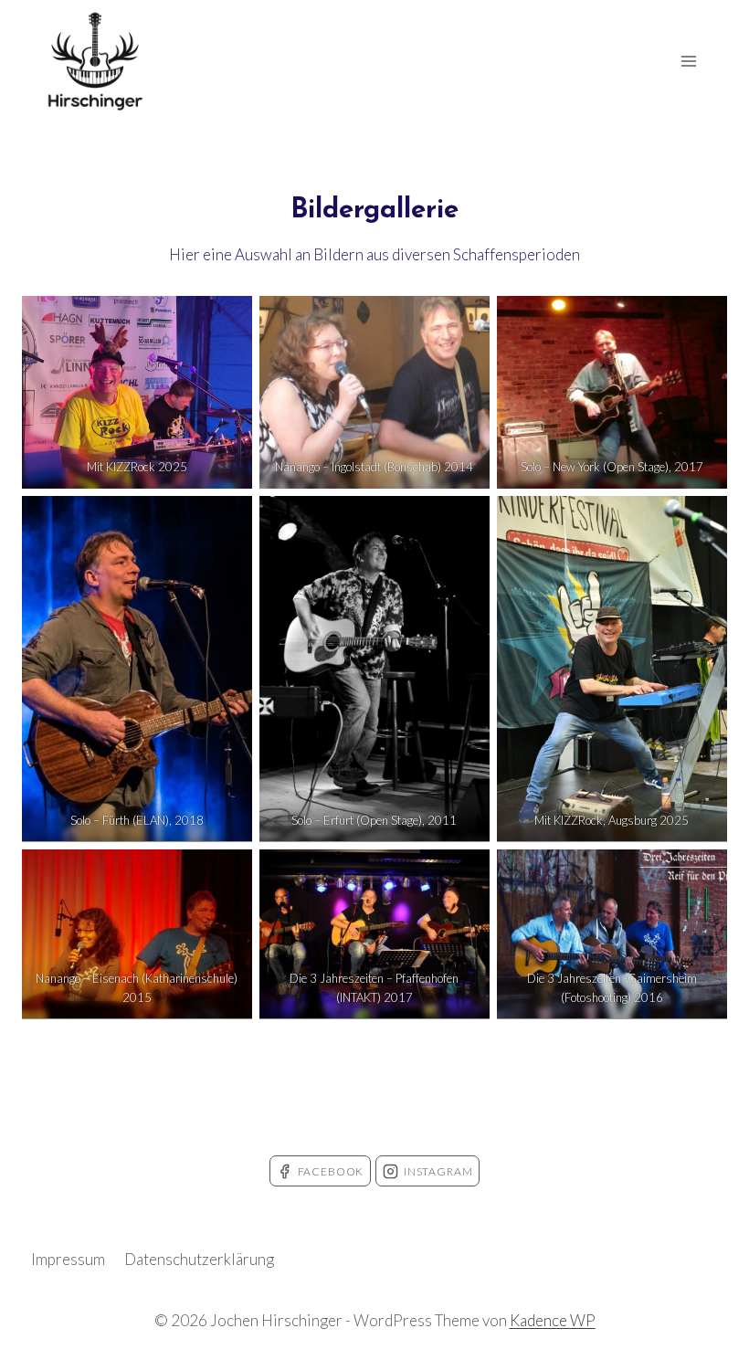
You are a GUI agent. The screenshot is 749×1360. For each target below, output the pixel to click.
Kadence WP (553, 1320)
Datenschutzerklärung (199, 1259)
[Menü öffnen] (688, 61)
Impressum (68, 1259)
